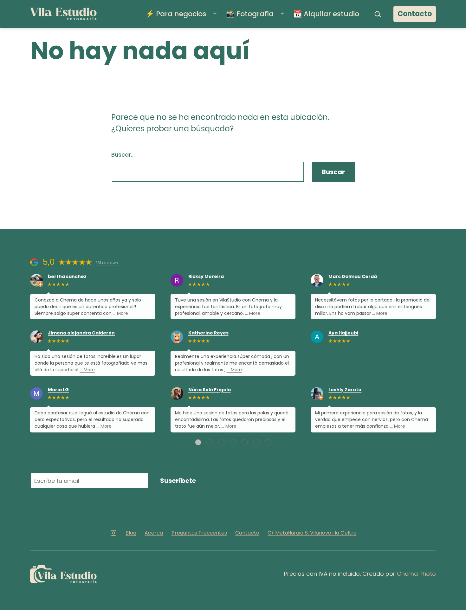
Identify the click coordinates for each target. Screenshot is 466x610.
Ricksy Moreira (206, 276)
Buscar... (123, 155)
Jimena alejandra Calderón (81, 333)
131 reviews (107, 262)
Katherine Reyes (208, 333)
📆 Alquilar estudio (326, 14)
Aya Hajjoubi (343, 333)
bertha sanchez (67, 276)
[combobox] (208, 172)
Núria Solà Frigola (209, 390)
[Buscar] (377, 14)
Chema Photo (416, 574)
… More (120, 313)
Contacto (415, 14)
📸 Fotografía (250, 14)
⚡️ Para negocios (176, 14)
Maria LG (58, 390)
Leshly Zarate (344, 390)
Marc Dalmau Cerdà (352, 276)
